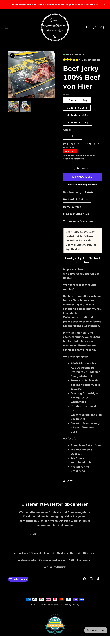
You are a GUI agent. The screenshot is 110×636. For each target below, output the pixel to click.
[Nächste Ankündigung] (104, 4)
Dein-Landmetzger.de (49, 605)
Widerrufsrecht (27, 559)
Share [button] (70, 480)
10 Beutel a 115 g (78, 115)
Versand (79, 155)
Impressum (83, 559)
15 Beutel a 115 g (78, 122)
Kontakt (49, 553)
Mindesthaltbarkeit (68, 553)
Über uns (88, 553)
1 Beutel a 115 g (77, 100)
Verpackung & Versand (27, 553)
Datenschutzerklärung (52, 559)
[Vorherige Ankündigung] (6, 4)
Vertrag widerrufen (55, 566)
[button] (6, 27)
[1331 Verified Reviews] (55, 633)
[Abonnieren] (80, 534)
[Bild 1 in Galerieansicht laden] (13, 106)
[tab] (72, 192)
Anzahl (67, 129)
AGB (71, 559)
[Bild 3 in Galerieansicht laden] (25, 106)
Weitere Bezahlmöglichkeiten (82, 184)
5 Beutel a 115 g (77, 107)
